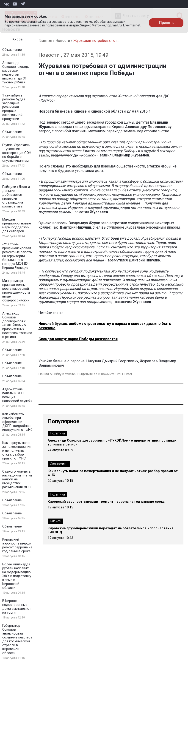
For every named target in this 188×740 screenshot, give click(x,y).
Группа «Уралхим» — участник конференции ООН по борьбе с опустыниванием (16, 153)
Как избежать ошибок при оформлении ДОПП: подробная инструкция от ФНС (17, 422)
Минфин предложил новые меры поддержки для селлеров (16, 225)
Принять (166, 23)
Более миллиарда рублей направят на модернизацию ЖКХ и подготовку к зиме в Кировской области (16, 576)
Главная (45, 40)
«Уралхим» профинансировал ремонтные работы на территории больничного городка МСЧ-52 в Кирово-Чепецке (17, 256)
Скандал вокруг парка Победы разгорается (78, 339)
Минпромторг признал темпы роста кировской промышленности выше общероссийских (16, 290)
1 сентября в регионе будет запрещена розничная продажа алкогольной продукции (13, 107)
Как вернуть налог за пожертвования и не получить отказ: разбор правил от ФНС (16, 450)
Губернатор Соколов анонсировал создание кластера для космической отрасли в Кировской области (17, 639)
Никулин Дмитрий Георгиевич (112, 361)
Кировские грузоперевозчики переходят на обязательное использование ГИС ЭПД (111, 530)
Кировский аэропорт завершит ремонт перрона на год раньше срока (17, 545)
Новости (62, 40)
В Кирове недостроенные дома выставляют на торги (16, 607)
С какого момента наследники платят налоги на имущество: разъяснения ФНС (17, 479)
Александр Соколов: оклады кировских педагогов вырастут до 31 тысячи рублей (15, 72)
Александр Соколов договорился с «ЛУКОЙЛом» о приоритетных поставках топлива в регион (17, 325)
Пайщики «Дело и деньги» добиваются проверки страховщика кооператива (16, 196)
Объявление (12, 50)
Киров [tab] (17, 39)
